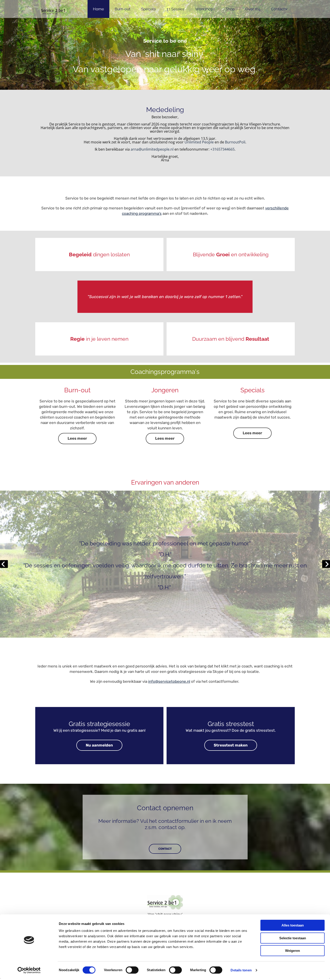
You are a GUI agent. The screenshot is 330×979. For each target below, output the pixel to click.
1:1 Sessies (175, 9)
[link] (279, 9)
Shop (230, 9)
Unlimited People (199, 142)
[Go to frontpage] (55, 10)
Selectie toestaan (292, 938)
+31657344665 (222, 149)
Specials (148, 9)
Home (98, 9)
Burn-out (122, 9)
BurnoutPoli (235, 142)
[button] (77, 438)
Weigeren (292, 951)
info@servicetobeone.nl (169, 681)
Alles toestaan (293, 925)
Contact (278, 9)
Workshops (205, 9)
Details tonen (241, 970)
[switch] (132, 970)
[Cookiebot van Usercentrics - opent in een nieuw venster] (29, 970)
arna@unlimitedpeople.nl (152, 149)
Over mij (252, 9)
